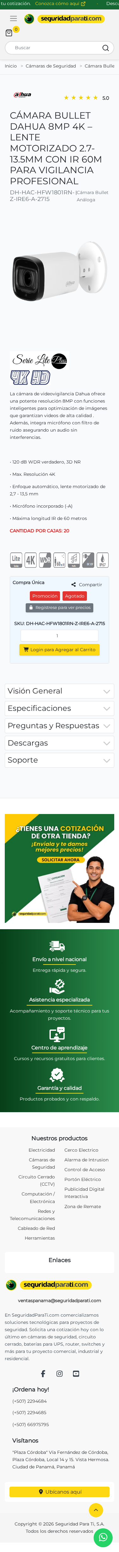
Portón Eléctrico (82, 1179)
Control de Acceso (84, 1169)
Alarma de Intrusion (86, 1160)
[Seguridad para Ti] (59, 1285)
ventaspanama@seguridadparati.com (59, 1300)
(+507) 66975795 (30, 1424)
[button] (96, 1510)
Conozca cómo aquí (58, 3)
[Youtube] (75, 1374)
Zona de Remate (82, 1206)
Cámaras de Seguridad (51, 66)
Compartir (90, 584)
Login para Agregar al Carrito (62, 649)
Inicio (11, 66)
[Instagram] (59, 1374)
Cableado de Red (36, 1228)
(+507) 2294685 (29, 1412)
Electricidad (42, 1150)
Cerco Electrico (81, 1150)
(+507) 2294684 (29, 1401)
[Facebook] (43, 1374)
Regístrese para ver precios (62, 607)
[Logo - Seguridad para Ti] (64, 19)
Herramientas (40, 1238)
